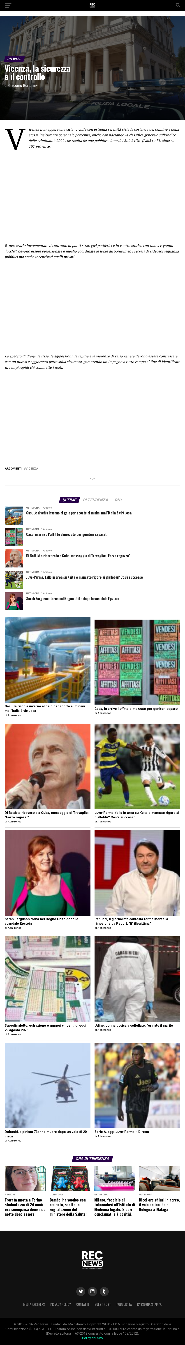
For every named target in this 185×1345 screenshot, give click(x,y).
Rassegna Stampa (149, 1304)
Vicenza (32, 468)
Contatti (82, 1304)
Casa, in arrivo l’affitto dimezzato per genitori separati (137, 709)
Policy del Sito (92, 1338)
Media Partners (34, 1304)
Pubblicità (124, 1304)
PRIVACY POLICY (60, 1304)
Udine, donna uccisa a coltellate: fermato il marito (134, 1026)
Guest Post (103, 1304)
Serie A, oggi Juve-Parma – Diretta (122, 1132)
